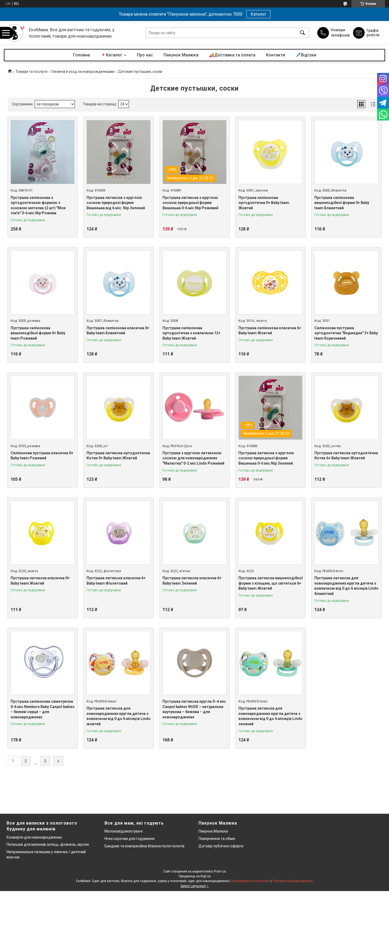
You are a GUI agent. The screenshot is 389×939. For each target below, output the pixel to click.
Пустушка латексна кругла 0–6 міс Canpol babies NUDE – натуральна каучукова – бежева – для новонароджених (194, 709)
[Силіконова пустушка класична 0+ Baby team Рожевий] (43, 408)
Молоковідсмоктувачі (124, 831)
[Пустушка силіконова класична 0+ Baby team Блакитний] (119, 282)
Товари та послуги (31, 71)
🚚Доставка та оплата (232, 54)
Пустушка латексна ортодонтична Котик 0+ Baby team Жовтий (118, 455)
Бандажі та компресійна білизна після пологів (144, 846)
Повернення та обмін (216, 838)
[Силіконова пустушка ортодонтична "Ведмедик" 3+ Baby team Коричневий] (346, 282)
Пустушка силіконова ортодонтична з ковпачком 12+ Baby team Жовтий (191, 333)
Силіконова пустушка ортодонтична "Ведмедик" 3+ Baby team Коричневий (346, 333)
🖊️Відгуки (306, 54)
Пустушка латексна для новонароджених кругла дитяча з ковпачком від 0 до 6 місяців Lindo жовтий (119, 716)
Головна (81, 54)
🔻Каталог (111, 54)
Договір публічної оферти (220, 846)
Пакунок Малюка (181, 54)
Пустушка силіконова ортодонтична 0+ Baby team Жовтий (263, 202)
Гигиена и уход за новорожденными (82, 71)
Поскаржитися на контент (250, 881)
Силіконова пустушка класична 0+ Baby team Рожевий (42, 455)
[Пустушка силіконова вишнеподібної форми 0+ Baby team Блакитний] (346, 152)
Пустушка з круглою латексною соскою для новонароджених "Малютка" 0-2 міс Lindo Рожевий (193, 458)
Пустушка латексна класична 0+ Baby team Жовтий (40, 580)
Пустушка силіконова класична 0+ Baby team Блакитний (118, 330)
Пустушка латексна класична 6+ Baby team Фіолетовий (116, 580)
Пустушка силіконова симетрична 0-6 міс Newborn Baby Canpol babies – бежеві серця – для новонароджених (43, 709)
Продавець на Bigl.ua (195, 876)
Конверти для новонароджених (34, 837)
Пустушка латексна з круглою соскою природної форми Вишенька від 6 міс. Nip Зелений (116, 202)
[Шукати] (302, 33)
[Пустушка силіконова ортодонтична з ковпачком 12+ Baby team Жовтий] (194, 282)
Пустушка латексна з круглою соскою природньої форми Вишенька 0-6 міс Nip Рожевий (190, 202)
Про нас (145, 54)
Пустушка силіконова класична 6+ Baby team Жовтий (269, 330)
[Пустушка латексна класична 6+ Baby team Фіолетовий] (119, 533)
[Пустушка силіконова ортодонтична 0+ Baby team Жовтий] (270, 152)
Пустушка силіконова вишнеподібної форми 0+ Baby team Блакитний (341, 202)
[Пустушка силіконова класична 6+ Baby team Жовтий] (270, 282)
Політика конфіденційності (292, 881)
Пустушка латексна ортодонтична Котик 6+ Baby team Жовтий (346, 455)
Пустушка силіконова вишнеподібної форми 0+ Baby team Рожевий (38, 333)
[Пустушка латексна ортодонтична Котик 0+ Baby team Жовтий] (119, 408)
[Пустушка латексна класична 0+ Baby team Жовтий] (43, 533)
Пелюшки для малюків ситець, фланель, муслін (48, 844)
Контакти (275, 54)
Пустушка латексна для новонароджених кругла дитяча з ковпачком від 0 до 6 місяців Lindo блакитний (346, 586)
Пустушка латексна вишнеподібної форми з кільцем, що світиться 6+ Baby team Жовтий (270, 583)
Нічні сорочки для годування (130, 838)
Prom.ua (220, 871)
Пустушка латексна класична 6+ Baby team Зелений (191, 580)
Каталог (258, 14)
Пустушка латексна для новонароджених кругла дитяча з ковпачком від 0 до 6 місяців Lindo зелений (270, 716)
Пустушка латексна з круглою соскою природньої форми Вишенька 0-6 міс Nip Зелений (266, 458)
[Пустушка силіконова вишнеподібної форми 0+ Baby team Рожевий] (43, 282)
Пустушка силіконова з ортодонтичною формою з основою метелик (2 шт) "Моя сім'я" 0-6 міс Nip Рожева (38, 205)
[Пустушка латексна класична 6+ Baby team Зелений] (194, 533)
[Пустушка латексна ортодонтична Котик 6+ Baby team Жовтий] (346, 408)
